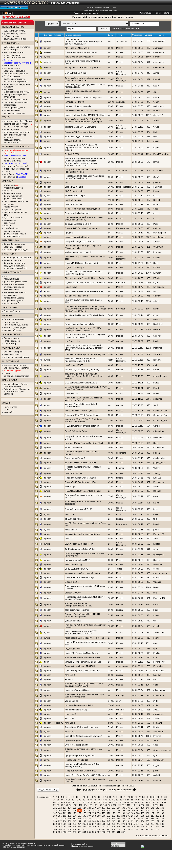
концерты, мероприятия (15, 212)
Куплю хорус (71, 287)
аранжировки (10, 105)
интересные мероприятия (16, 169)
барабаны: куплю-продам (16, 249)
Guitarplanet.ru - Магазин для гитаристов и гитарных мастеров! (17, 391)
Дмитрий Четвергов (13, 352)
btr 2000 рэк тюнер (74, 519)
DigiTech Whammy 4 (74, 267)
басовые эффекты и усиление (18, 63)
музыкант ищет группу (14, 31)
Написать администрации (82, 846)
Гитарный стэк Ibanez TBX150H (80, 666)
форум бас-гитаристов (14, 263)
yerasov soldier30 (73, 621)
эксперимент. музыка (14, 298)
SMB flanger (70, 486)
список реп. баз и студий (15, 163)
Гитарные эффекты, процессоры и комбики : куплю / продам (102, 17)
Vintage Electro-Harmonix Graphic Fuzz (83, 67)
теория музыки (11, 207)
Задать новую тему (16, 17)
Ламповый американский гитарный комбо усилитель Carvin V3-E (85, 79)
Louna (7, 410)
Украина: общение (12, 330)
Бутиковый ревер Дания (76, 745)
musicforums (16, 174)
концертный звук (12, 231)
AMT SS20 (70, 675)
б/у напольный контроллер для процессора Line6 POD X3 (80, 359)
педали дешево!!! (73, 649)
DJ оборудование (12, 76)
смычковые (9, 204)
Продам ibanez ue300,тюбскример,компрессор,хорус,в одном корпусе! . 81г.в (83, 41)
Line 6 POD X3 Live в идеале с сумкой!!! (83, 736)
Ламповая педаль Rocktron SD (79, 137)
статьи (7, 171)
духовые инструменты (14, 79)
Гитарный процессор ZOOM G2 (80, 241)
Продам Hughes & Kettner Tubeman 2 (82, 670)
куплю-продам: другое (14, 108)
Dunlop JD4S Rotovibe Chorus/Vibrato (82, 228)
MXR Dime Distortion (74, 191)
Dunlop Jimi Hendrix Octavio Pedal (81, 52)
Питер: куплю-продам (14, 319)
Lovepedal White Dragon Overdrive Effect (84, 443)
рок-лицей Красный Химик (16, 357)
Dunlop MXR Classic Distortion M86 (81, 263)
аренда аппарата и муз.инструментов (13, 141)
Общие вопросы (11, 338)
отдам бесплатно (12, 110)
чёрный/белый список (14, 113)
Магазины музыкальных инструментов (100, 10)
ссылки (7, 373)
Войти (166, 13)
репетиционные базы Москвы (18, 121)
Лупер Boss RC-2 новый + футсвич (81, 727)
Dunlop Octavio (72, 393)
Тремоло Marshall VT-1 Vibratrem (80, 127)
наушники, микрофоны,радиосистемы (17, 90)
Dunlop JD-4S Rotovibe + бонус (79, 577)
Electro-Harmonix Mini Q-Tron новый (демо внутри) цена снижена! (85, 336)
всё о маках (9, 223)
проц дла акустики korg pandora (80, 755)
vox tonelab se (71, 701)
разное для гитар (12, 68)
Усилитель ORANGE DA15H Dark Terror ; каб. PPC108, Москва (84, 420)
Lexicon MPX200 (73, 593)
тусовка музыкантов (13, 188)
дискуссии (8, 190)
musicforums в (15, 177)
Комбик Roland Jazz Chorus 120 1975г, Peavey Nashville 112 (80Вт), (83, 329)
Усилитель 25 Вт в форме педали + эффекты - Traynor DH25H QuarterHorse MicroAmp (84, 376)
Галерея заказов (12, 341)
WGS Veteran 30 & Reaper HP (79, 544)
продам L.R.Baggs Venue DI (78, 106)
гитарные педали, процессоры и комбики (14, 56)
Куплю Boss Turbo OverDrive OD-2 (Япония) (85, 775)
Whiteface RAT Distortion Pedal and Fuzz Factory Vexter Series (83, 273)
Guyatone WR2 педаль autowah (80, 132)
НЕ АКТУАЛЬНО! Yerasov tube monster (83, 491)
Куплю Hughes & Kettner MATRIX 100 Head (85, 115)
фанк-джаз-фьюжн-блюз (15, 281)
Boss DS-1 (70, 731)
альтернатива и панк (14, 287)
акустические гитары (14, 52)
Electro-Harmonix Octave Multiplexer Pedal (84, 278)
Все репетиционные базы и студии (101, 7)
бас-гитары (9, 60)
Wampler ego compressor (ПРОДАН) (82, 369)
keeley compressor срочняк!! (78, 252)
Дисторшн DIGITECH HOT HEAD (80, 462)
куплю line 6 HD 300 (74, 102)
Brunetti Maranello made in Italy (79, 324)
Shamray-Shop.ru (12, 311)
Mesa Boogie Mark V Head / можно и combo (85, 638)
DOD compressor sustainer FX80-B (81, 383)
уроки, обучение (11, 129)
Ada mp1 (69, 679)
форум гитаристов (12, 260)
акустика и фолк (11, 290)
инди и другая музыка (14, 284)
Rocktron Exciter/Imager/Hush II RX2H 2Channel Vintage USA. (82, 615)
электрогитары (11, 50)
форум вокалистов (12, 193)
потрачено (70, 723)
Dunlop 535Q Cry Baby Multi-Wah (80, 482)
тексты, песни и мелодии (16, 102)
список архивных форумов (16, 376)
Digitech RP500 (72, 154)
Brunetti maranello (73, 447)
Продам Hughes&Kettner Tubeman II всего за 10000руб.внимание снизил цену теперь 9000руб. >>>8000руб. (85, 308)
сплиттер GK (71, 714)
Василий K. (9, 412)
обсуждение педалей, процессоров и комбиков (15, 267)
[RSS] (8, 14)
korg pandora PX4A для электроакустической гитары (78, 604)
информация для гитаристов (17, 258)
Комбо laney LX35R (74, 365)
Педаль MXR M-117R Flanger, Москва (82, 415)
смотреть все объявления (125, 28)
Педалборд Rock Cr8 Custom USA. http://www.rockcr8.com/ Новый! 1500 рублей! (82, 147)
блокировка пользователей (17, 368)
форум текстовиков (13, 196)
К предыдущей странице (92, 789)
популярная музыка (13, 300)
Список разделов (14, 22)
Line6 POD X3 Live (73, 204)
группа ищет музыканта (15, 33)
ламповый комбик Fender (77, 237)
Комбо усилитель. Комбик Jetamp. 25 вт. (84, 97)
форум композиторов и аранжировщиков (15, 235)
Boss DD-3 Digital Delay (76, 431)
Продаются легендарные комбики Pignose (85, 354)
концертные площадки (14, 158)
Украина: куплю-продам (15, 327)
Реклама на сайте (79, 844)
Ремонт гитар (10, 343)
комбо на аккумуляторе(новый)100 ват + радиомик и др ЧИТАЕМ (84, 684)
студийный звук (11, 228)
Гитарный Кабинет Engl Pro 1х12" (81, 771)
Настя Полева (10, 407)
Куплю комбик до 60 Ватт (77, 690)
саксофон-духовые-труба (16, 201)
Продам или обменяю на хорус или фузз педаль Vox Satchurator (84, 177)
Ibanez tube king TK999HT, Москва (81, 411)
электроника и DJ (12, 303)
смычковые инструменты (16, 82)
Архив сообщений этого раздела (151, 835)
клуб (6, 215)
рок (5, 276)
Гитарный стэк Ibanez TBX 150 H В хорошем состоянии (81, 170)
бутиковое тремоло (74, 740)
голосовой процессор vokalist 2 (80, 705)
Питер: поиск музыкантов (16, 325)
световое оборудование (15, 99)
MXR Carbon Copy (73, 564)
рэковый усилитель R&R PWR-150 (81, 111)
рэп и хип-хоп (10, 295)
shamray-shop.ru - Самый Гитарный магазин (16, 385)
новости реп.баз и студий (16, 166)
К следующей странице (120, 789)
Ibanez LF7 (70, 514)
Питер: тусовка (11, 322)
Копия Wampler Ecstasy (76, 710)
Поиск (157, 13)
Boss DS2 (69, 718)
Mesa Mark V (71, 530)
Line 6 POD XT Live (74, 187)
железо (7, 226)
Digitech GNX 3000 (74, 141)
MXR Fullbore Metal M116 (77, 48)
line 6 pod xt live (72, 341)
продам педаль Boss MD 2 (77, 560)
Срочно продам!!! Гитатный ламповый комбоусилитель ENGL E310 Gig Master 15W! (83, 347)
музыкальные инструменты (17, 47)
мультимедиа (10, 220)
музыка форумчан (12, 209)
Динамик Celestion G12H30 (78, 224)
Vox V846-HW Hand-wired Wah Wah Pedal (84, 315)
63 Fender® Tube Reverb (76, 296)
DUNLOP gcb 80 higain (76, 73)
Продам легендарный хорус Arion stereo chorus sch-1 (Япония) (84, 218)
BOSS (68, 320)
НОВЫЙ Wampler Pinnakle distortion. (82, 426)
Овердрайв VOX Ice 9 (75, 458)
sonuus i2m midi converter (77, 610)
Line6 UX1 (70, 538)
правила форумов (12, 370)
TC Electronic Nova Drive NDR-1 (80, 549)
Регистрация (145, 13)
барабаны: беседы (13, 247)
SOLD (68, 182)
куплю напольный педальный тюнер (82, 573)
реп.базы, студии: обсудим (16, 127)
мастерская (9, 185)
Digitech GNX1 (72, 582)
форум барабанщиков (14, 244)
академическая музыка (15, 292)
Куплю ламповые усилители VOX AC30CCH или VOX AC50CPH (81, 632)
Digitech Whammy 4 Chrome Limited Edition (85, 282)
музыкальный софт (13, 217)
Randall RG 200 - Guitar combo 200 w (82, 657)
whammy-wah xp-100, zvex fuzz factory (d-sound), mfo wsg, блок (84, 695)
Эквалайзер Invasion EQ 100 (78, 509)
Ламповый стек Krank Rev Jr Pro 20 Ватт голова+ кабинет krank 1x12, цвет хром (84, 120)
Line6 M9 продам (73, 200)
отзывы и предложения (15, 365)
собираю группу (11, 36)
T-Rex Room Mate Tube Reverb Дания (82, 209)
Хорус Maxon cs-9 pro (75, 196)
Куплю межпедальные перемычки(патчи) (84, 291)
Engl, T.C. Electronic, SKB (76, 569)
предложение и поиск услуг (17, 132)
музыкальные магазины (15, 155)
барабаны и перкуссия (14, 71)
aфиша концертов (12, 161)
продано (69, 233)
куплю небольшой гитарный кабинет (82, 534)
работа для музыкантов (15, 39)
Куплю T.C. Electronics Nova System (81, 653)
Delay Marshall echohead (77, 213)
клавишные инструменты (16, 73)
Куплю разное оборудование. (79, 57)
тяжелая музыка (11, 279)
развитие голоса (11, 354)
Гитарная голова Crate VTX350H (80, 478)
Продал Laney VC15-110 (76, 760)
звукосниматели (11, 65)
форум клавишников (13, 199)
